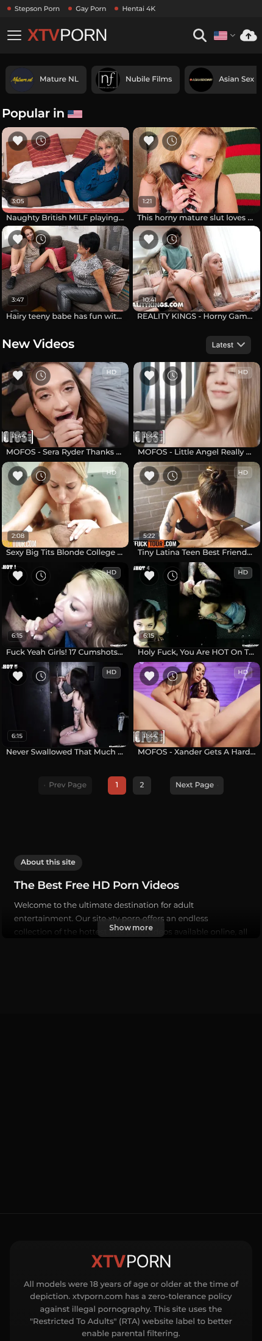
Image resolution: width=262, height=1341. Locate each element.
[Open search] (199, 35)
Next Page (194, 785)
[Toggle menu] (14, 35)
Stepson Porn (37, 8)
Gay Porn (91, 8)
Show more (131, 927)
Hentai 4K (138, 8)
